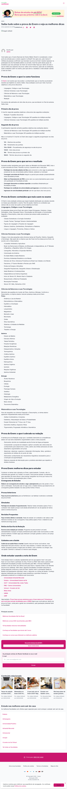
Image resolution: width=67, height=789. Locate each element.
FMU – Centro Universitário (12, 585)
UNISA (6, 593)
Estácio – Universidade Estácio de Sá (15, 580)
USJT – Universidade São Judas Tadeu (16, 583)
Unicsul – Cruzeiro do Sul (12, 588)
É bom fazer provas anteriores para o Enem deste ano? (27, 599)
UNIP (5, 596)
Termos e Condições (42, 766)
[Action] (33, 13)
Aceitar (59, 785)
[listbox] (33, 625)
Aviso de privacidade (15, 766)
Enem (4, 81)
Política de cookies (28, 766)
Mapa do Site (54, 766)
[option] (33, 616)
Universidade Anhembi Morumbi (14, 578)
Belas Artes (7, 590)
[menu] (64, 3)
